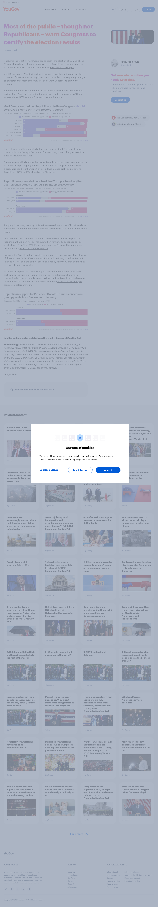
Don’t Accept (80, 470)
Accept (108, 470)
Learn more (91, 459)
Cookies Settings (49, 470)
